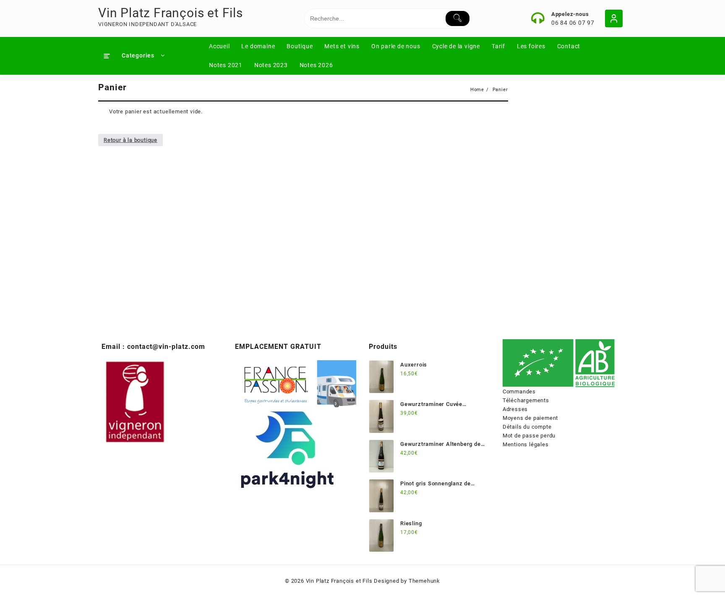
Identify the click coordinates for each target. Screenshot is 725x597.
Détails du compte (527, 427)
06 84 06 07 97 (573, 22)
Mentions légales (526, 444)
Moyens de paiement (530, 418)
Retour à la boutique (130, 140)
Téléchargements (526, 400)
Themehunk (424, 581)
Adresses (515, 409)
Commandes (519, 391)
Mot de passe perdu (529, 435)
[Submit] (457, 18)
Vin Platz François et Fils (170, 12)
